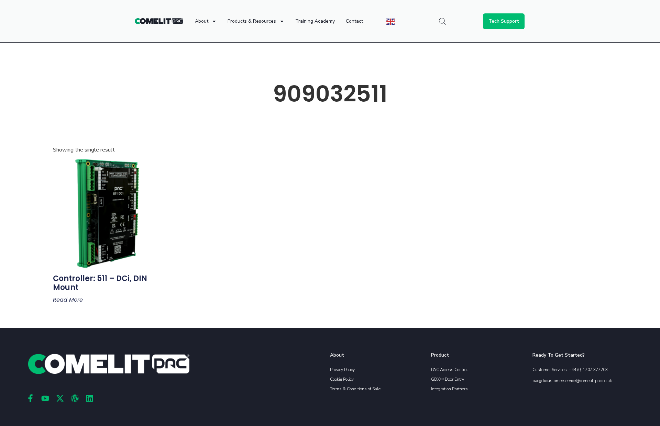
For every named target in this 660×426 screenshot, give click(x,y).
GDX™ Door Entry (447, 379)
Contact (354, 21)
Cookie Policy (342, 379)
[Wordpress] (75, 398)
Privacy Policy (342, 369)
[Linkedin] (90, 398)
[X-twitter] (60, 398)
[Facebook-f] (30, 398)
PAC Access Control (449, 369)
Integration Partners (449, 389)
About (201, 21)
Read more (68, 300)
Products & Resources (252, 21)
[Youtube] (45, 398)
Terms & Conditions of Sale (355, 389)
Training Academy (315, 21)
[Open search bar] (442, 21)
